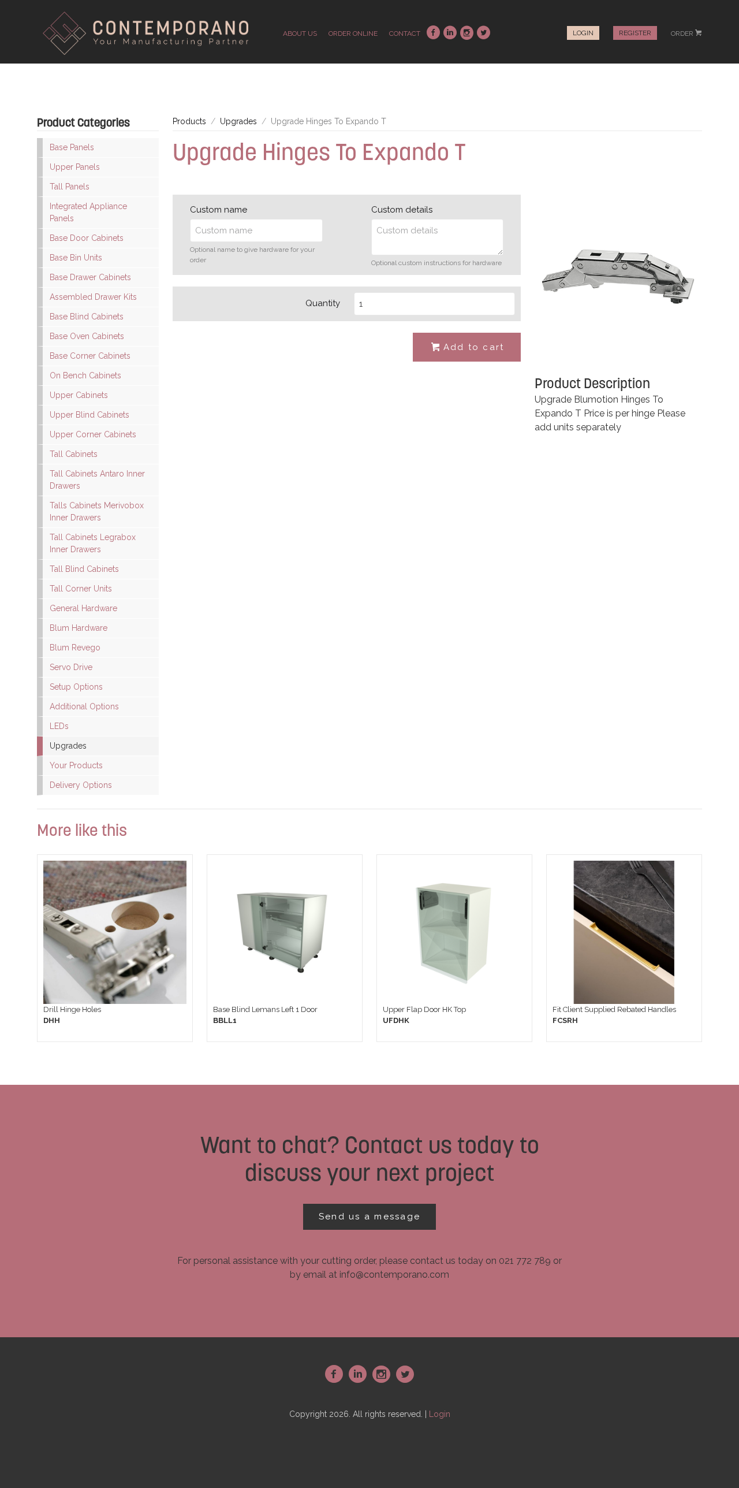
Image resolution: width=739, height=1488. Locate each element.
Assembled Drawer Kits (93, 297)
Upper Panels (75, 167)
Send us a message (369, 1216)
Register (635, 33)
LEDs (59, 726)
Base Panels (72, 147)
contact (404, 33)
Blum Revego (75, 647)
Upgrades (68, 745)
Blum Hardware (78, 628)
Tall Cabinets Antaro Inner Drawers (97, 479)
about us (300, 33)
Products (189, 121)
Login (583, 33)
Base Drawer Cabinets (90, 277)
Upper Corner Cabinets (93, 434)
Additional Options (84, 706)
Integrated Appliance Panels (88, 212)
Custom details (401, 209)
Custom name (218, 209)
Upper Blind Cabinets (89, 414)
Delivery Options (81, 785)
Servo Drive (71, 667)
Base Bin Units (76, 257)
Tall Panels (69, 186)
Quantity (322, 303)
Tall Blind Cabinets (84, 569)
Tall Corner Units (81, 588)
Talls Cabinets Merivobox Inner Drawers (97, 511)
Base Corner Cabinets (90, 355)
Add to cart (468, 347)
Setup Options (76, 686)
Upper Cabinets (79, 395)
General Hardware (83, 608)
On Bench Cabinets (85, 375)
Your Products (76, 765)
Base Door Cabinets (87, 238)
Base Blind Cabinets (87, 316)
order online (353, 33)
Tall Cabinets (74, 454)
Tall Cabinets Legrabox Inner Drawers (93, 543)
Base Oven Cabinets (87, 336)
